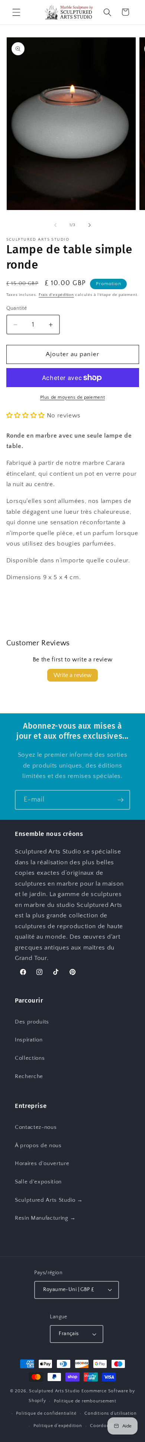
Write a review (72, 675)
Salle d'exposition (38, 1182)
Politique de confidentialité (46, 1413)
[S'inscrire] (120, 800)
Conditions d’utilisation (110, 1413)
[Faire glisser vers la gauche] (55, 225)
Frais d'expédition (56, 295)
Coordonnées (104, 1425)
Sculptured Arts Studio (54, 1391)
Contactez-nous (36, 1127)
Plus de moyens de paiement (72, 397)
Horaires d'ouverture (42, 1163)
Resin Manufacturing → (45, 1218)
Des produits (32, 1022)
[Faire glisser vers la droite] (89, 225)
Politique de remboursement (85, 1401)
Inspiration (28, 1040)
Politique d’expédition (57, 1425)
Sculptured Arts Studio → (49, 1200)
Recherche (29, 1076)
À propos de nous (38, 1145)
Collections (30, 1058)
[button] (16, 12)
